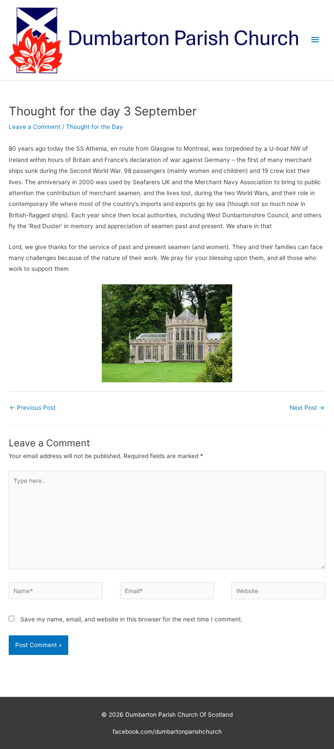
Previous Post (33, 407)
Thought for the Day (94, 126)
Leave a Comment (34, 126)
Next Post (307, 407)
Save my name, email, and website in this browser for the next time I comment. (131, 619)
